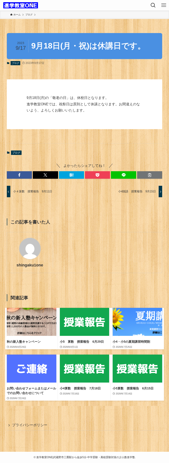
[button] (19, 175)
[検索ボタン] (153, 5)
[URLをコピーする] (149, 175)
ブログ (15, 63)
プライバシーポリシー (29, 425)
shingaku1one (30, 265)
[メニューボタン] (163, 5)
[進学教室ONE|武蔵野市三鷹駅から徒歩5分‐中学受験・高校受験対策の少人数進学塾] (20, 5)
